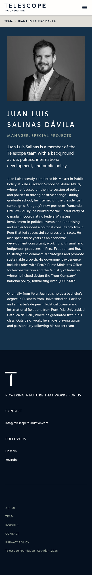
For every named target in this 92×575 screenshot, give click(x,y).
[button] (84, 7)
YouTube (11, 460)
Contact (12, 534)
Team (9, 516)
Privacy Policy (17, 542)
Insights (11, 525)
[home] (23, 7)
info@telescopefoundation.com (26, 423)
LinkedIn (11, 451)
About (10, 508)
